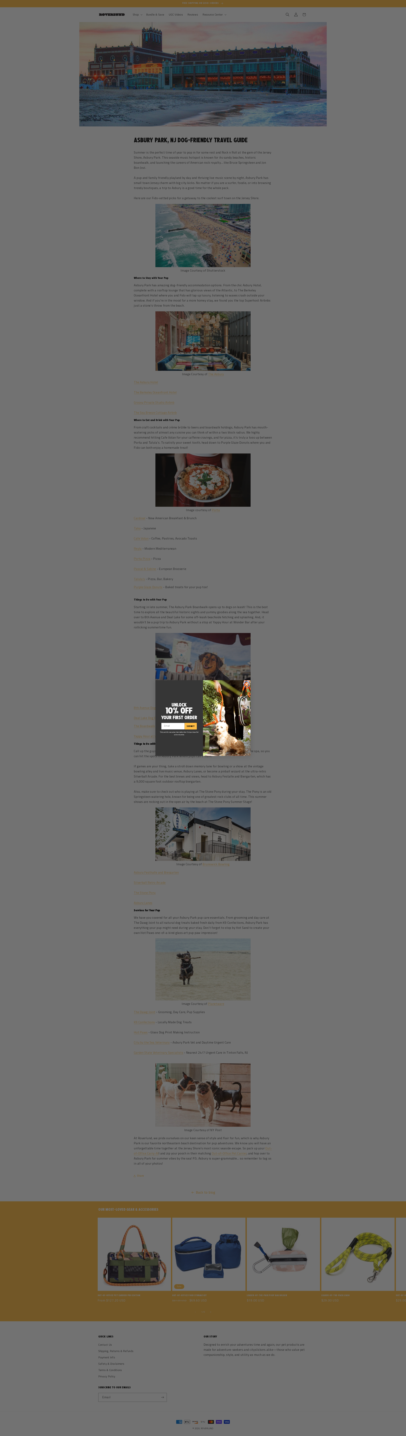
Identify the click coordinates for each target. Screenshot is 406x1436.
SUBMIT (191, 726)
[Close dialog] (246, 684)
